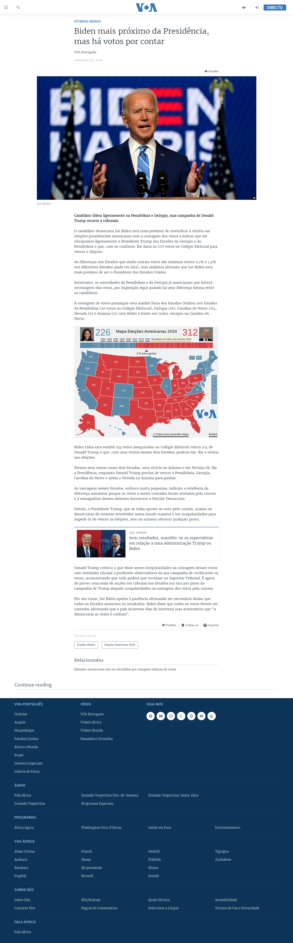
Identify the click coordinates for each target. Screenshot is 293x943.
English (20, 876)
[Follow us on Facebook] (150, 716)
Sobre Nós (22, 900)
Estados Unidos (87, 21)
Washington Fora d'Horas (101, 828)
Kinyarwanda (91, 868)
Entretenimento (227, 828)
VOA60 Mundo (91, 731)
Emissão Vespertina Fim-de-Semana (109, 795)
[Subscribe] (201, 716)
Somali (153, 876)
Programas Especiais (97, 804)
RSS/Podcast (90, 900)
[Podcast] (191, 716)
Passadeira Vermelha (96, 739)
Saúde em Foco (159, 828)
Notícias (20, 714)
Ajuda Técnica (159, 900)
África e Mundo (26, 747)
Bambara (21, 868)
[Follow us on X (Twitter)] (181, 716)
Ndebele (154, 860)
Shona (153, 868)
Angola (19, 723)
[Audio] (257, 7)
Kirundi (87, 876)
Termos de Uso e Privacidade (237, 908)
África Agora (24, 828)
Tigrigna (222, 851)
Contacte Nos (24, 908)
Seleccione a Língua (163, 908)
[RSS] (211, 716)
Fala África (22, 795)
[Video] (244, 7)
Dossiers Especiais (28, 763)
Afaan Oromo (24, 851)
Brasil (18, 755)
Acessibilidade (226, 900)
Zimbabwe (223, 860)
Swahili (154, 851)
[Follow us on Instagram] (171, 716)
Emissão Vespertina (29, 804)
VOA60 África (90, 723)
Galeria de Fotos (26, 772)
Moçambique (24, 731)
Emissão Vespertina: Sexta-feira (173, 795)
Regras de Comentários (99, 908)
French (86, 851)
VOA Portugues (92, 714)
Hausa (86, 860)
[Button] (211, 71)
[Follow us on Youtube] (161, 716)
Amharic (20, 860)
